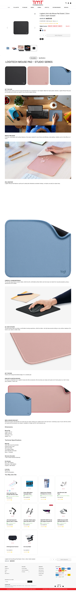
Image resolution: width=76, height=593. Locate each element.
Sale (9, 7)
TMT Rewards (41, 568)
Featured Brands (57, 7)
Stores (6, 570)
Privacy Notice (24, 568)
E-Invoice (23, 571)
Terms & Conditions (25, 570)
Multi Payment (41, 570)
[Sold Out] (12, 483)
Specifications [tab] (42, 58)
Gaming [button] (39, 7)
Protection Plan (41, 571)
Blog (5, 571)
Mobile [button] (32, 7)
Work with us (7, 573)
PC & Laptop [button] (16, 7)
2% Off (51, 505)
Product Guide (41, 573)
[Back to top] (2, 580)
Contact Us (7, 568)
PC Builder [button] (24, 7)
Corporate (40, 575)
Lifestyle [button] (47, 7)
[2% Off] (46, 511)
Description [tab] (33, 58)
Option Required (58, 35)
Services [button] (66, 7)
